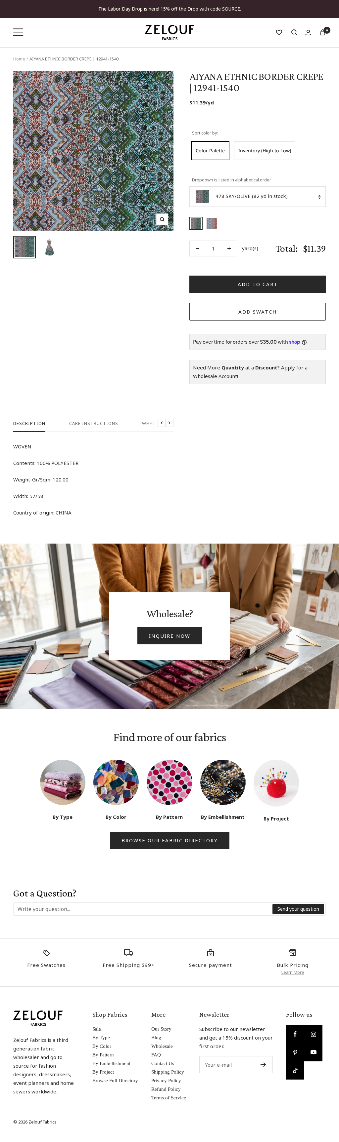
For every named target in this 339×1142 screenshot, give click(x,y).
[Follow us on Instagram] (313, 1034)
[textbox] (143, 909)
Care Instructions (93, 423)
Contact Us (162, 1063)
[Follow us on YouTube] (313, 1052)
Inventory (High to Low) (264, 150)
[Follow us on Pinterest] (295, 1052)
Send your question (298, 909)
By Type (101, 1037)
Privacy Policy (166, 1080)
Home (19, 59)
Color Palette (210, 150)
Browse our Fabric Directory (169, 840)
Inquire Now (169, 635)
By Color (101, 1046)
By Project (103, 1072)
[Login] (308, 32)
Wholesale (162, 1046)
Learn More (292, 972)
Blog (156, 1037)
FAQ (156, 1054)
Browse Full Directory (115, 1080)
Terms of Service (168, 1097)
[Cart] (322, 32)
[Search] (294, 32)
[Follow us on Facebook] (295, 1034)
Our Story (161, 1029)
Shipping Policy (167, 1072)
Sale (96, 1029)
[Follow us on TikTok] (295, 1070)
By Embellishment (111, 1063)
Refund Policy (166, 1089)
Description (29, 423)
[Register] (263, 1064)
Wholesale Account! (215, 376)
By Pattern (103, 1054)
